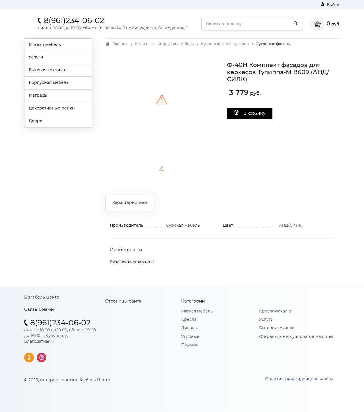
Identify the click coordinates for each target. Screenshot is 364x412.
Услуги (36, 57)
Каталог (142, 44)
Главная (120, 44)
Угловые (190, 337)
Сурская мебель (183, 226)
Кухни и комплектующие (225, 44)
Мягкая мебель (45, 45)
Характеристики (129, 203)
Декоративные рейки (52, 108)
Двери (36, 121)
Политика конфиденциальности (299, 379)
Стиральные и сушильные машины (296, 337)
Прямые (189, 345)
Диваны (189, 328)
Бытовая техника (47, 70)
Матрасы (38, 96)
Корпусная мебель (49, 83)
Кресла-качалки (276, 311)
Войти (333, 5)
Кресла (189, 320)
